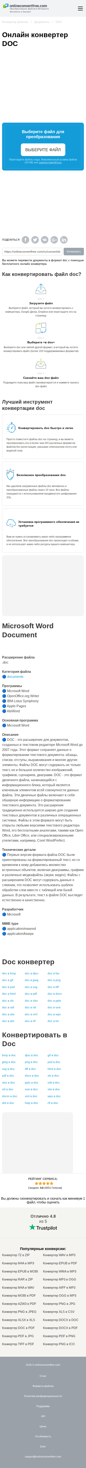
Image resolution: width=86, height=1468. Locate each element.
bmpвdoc (9, 1055)
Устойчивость (43, 1436)
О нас (43, 1376)
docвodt (8, 1007)
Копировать (74, 251)
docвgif (7, 980)
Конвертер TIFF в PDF (18, 1344)
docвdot (8, 1021)
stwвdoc (54, 1089)
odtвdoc (54, 1082)
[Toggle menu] (80, 8)
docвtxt (53, 1021)
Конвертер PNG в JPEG (19, 1311)
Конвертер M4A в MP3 (18, 1263)
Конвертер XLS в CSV (59, 1311)
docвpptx (54, 1000)
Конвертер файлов (15, 22)
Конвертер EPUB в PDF (60, 1263)
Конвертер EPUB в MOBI (20, 1271)
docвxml (31, 1014)
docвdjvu (31, 973)
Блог (43, 1446)
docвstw (8, 1014)
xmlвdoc (31, 1096)
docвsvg (31, 987)
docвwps (54, 1014)
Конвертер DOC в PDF (18, 1328)
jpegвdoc (9, 1062)
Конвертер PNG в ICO (59, 1344)
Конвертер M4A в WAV (18, 1287)
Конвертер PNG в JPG (59, 1303)
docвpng (54, 980)
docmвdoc (9, 1096)
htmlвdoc (54, 1068)
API (43, 1416)
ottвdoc (7, 1089)
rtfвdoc (53, 1103)
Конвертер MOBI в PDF (19, 1295)
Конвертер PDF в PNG (59, 1336)
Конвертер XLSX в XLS (18, 1320)
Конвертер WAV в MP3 (59, 1255)
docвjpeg (31, 980)
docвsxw (54, 1007)
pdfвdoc (8, 1075)
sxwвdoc (31, 1089)
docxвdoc (32, 1075)
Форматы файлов (43, 1386)
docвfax (53, 973)
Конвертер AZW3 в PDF (19, 1303)
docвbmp (9, 973)
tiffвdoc (30, 1068)
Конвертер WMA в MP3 (59, 1271)
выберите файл (43, 149)
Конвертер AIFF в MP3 (59, 1287)
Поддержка (43, 1406)
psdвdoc (54, 1062)
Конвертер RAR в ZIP (17, 1279)
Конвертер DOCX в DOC (60, 1320)
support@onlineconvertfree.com (43, 1456)
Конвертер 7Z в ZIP (16, 1255)
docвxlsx (31, 1000)
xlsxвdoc (8, 1082)
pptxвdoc (31, 1082)
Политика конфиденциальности (43, 1396)
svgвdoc (8, 1068)
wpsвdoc (54, 1096)
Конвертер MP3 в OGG (59, 1279)
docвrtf (30, 1021)
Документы (41, 22)
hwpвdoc (31, 1103)
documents (15, 676)
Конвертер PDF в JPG (18, 1336)
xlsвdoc (53, 1075)
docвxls (8, 1000)
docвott (30, 1007)
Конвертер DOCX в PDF (60, 1328)
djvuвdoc (31, 1055)
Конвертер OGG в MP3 (59, 1295)
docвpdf (31, 993)
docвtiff (53, 987)
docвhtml (9, 993)
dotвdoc (8, 1103)
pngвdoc (31, 1062)
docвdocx (55, 993)
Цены (43, 1426)
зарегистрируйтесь (50, 162)
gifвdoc (53, 1055)
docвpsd (8, 987)
